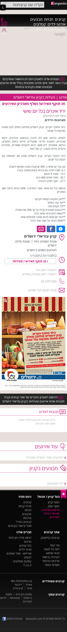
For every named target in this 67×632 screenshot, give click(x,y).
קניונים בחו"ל (23, 522)
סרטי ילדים (25, 549)
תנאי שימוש (53, 553)
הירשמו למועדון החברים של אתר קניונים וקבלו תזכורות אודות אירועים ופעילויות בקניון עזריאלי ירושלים (33, 399)
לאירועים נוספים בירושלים (42, 250)
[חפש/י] (4, 4)
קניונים (60, 19)
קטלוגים (40, 24)
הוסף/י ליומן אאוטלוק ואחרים (38, 274)
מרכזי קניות (25, 506)
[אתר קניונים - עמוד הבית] (64, 498)
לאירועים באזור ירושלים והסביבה (44, 457)
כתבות (48, 29)
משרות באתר (52, 565)
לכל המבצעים (55, 483)
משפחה (36, 29)
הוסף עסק (54, 506)
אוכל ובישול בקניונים (19, 526)
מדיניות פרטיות (51, 561)
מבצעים (36, 19)
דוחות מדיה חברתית (20, 538)
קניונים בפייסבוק (50, 538)
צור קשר (55, 545)
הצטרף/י (4, 27)
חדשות (60, 29)
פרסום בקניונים (51, 510)
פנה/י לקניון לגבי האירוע (42, 290)
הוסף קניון (54, 502)
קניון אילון (18, 588)
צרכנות (27, 518)
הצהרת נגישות (51, 557)
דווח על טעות (52, 549)
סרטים (27, 542)
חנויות (48, 19)
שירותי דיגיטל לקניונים (52, 515)
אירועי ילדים (57, 24)
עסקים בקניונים (24, 594)
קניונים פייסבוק (14, 618)
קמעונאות (15, 598)
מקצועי (60, 34)
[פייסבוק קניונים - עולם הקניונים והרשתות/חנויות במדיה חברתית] (1, 19)
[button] (3, 7)
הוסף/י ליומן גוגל (45, 270)
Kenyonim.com (34, 618)
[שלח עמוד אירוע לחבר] (41, 229)
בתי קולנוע (25, 545)
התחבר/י (4, 33)
